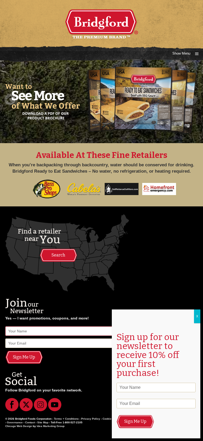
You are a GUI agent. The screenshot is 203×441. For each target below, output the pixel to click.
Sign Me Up (24, 357)
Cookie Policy (112, 418)
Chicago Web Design (18, 426)
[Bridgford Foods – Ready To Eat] (101, 15)
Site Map (42, 422)
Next (191, 100)
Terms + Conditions (66, 418)
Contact (30, 422)
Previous (11, 100)
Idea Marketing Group (50, 426)
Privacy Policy (90, 418)
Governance (15, 422)
